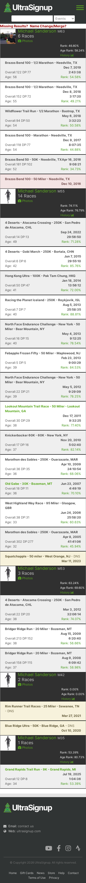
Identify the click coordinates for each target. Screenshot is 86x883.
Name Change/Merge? (48, 26)
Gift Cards (26, 873)
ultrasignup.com (29, 831)
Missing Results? (14, 26)
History (65, 55)
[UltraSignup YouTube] (48, 848)
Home (13, 873)
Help (61, 873)
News (40, 873)
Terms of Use (37, 877)
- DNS (42, 556)
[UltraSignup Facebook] (59, 848)
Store (51, 873)
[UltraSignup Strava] (78, 848)
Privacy (54, 877)
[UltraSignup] (28, 6)
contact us (26, 826)
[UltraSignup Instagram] (68, 848)
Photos (27, 41)
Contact (73, 873)
